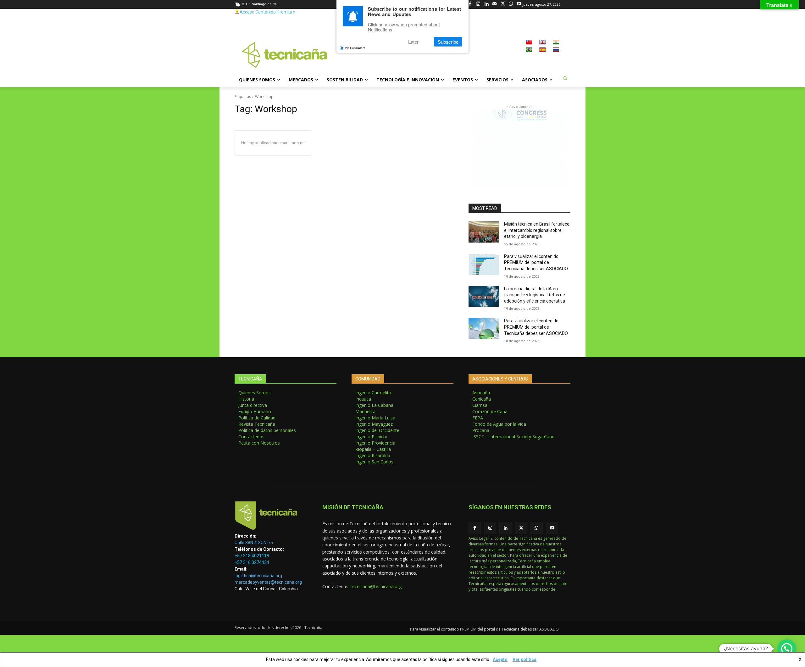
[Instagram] (478, 4)
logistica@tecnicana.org (258, 575)
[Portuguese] (529, 49)
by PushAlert (355, 47)
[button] (564, 78)
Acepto (500, 659)
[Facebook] (470, 4)
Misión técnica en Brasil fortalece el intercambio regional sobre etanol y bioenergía (536, 230)
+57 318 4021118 (252, 555)
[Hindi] (556, 42)
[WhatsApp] (511, 4)
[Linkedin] (486, 4)
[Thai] (556, 49)
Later (413, 41)
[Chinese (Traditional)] (529, 42)
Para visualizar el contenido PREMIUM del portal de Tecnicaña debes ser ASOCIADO (536, 262)
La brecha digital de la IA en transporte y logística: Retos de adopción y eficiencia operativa (534, 294)
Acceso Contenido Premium (267, 11)
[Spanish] (542, 49)
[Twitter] (502, 4)
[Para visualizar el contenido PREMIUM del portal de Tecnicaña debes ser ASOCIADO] (484, 264)
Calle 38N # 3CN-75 (254, 542)
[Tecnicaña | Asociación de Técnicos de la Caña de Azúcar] (271, 517)
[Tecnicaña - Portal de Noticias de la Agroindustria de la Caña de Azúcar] (285, 54)
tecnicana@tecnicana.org (376, 586)
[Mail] (494, 4)
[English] (542, 42)
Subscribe (448, 41)
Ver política (524, 659)
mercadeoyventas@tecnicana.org (268, 582)
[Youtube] (519, 4)
